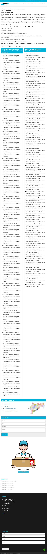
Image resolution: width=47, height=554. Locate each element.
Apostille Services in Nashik (8, 483)
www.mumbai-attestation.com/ (11, 411)
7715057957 (6, 406)
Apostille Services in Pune (7, 489)
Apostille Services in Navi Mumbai (9, 481)
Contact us (42, 3)
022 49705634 (7, 404)
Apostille (23, 3)
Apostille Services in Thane (7, 485)
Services (18, 3)
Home (14, 3)
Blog (38, 3)
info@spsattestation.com (31, 0)
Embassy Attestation (31, 3)
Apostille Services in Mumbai (8, 487)
